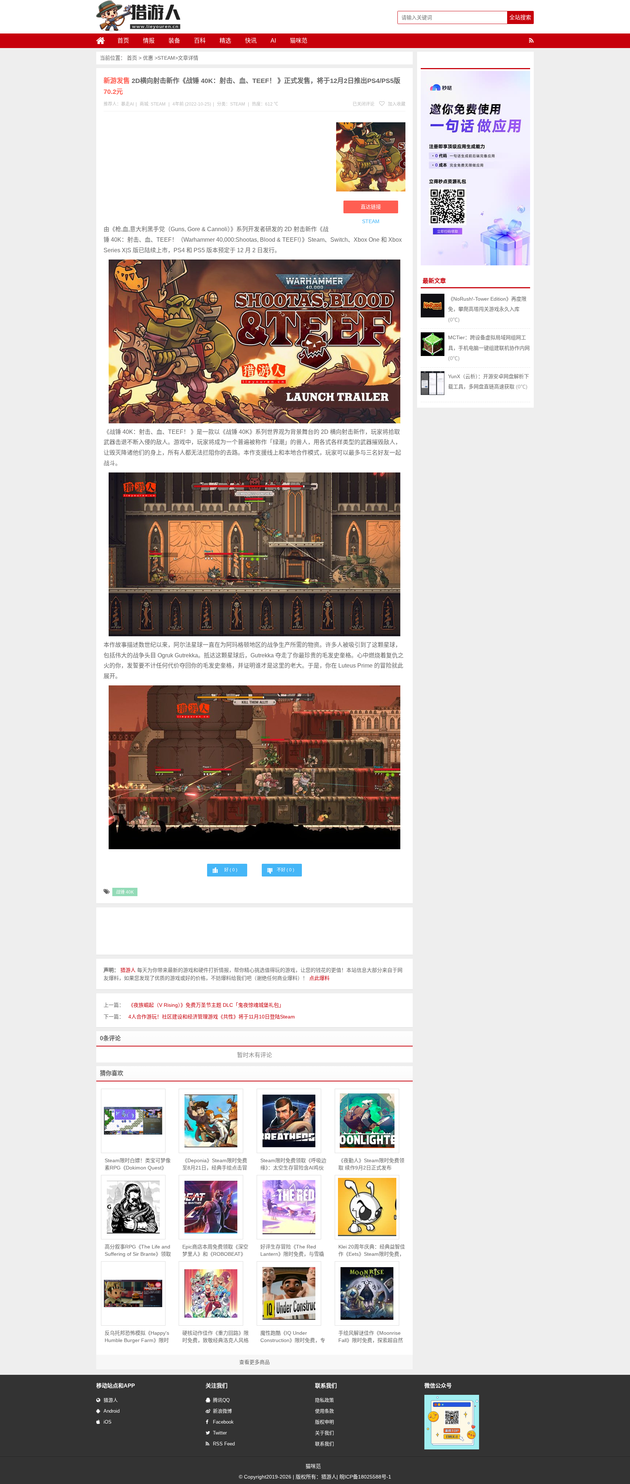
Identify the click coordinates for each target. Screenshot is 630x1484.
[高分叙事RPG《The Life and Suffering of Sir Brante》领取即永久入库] (133, 1207)
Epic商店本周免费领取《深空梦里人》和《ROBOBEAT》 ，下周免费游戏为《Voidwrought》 (215, 1251)
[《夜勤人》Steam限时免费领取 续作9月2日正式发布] (367, 1120)
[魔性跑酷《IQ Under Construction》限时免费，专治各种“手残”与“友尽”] (289, 1293)
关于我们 (324, 1433)
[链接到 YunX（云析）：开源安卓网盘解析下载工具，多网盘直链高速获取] (432, 393)
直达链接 (371, 207)
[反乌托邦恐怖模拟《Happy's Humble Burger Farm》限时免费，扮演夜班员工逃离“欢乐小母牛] (133, 1293)
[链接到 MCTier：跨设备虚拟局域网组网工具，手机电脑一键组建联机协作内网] (432, 354)
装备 (174, 40)
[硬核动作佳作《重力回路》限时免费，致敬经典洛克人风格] (211, 1293)
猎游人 (111, 1400)
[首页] (103, 40)
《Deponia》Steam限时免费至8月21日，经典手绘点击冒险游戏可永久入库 (214, 1164)
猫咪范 (298, 40)
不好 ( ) (285, 869)
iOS (108, 1422)
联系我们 (324, 1444)
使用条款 (324, 1411)
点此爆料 (319, 978)
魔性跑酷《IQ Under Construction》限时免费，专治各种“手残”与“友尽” (292, 1337)
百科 (200, 40)
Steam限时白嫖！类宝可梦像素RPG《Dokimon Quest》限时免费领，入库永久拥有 (138, 1164)
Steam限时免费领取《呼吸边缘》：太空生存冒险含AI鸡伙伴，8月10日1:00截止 (293, 1164)
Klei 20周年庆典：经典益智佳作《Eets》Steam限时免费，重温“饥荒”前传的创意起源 (371, 1251)
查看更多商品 (254, 1362)
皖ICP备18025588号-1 (365, 1477)
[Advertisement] (216, 170)
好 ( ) (230, 869)
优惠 (148, 58)
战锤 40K (125, 892)
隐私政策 (324, 1400)
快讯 (251, 40)
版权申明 (324, 1422)
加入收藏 (396, 104)
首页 (123, 40)
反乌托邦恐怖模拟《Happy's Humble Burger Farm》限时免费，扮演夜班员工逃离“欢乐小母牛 (137, 1337)
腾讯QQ (221, 1400)
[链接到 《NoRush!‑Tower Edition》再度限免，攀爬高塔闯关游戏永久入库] (432, 315)
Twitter (220, 1433)
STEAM (166, 58)
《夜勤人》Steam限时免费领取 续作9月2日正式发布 (371, 1164)
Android (112, 1411)
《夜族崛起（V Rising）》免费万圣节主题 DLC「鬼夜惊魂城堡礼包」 (206, 1005)
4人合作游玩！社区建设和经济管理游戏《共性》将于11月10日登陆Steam (211, 1017)
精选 (225, 40)
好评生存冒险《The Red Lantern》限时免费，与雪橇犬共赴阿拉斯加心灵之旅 (292, 1251)
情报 (149, 40)
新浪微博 (222, 1411)
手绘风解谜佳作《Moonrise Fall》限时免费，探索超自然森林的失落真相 (370, 1337)
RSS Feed (224, 1444)
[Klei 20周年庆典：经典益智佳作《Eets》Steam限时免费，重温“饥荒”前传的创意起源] (367, 1207)
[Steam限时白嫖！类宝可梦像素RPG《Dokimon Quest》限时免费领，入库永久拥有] (133, 1121)
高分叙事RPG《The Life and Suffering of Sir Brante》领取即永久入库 (138, 1251)
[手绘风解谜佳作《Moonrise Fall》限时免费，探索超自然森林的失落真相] (367, 1293)
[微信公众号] (451, 1448)
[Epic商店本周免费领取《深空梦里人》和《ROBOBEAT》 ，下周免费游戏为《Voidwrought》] (211, 1207)
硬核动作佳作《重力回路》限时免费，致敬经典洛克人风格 (215, 1336)
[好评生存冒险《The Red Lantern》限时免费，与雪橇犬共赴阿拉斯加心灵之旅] (289, 1207)
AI (273, 40)
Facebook (223, 1422)
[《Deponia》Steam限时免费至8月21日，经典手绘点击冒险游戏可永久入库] (211, 1121)
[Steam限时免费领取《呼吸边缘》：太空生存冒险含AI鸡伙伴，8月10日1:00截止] (289, 1121)
